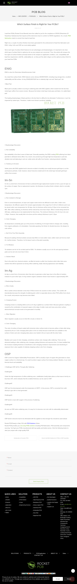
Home (13, 16)
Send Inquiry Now (38, 481)
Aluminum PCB (37, 507)
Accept (58, 579)
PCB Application (41, 553)
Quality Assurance (52, 499)
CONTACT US (38, 555)
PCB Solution (23, 499)
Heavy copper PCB (38, 505)
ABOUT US (54, 553)
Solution (8, 499)
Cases (21, 502)
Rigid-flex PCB (37, 515)
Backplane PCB (37, 502)
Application (8, 505)
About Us (8, 507)
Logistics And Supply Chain (52, 503)
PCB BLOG (32, 16)
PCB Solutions (31, 423)
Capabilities (23, 497)
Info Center (8, 510)
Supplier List (50, 506)
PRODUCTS (27, 553)
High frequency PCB (38, 499)
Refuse (69, 579)
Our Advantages (51, 497)
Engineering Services (25, 505)
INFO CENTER (22, 16)
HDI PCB (35, 497)
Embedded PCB (37, 510)
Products (8, 502)
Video (64, 553)
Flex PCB (35, 513)
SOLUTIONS (15, 553)
